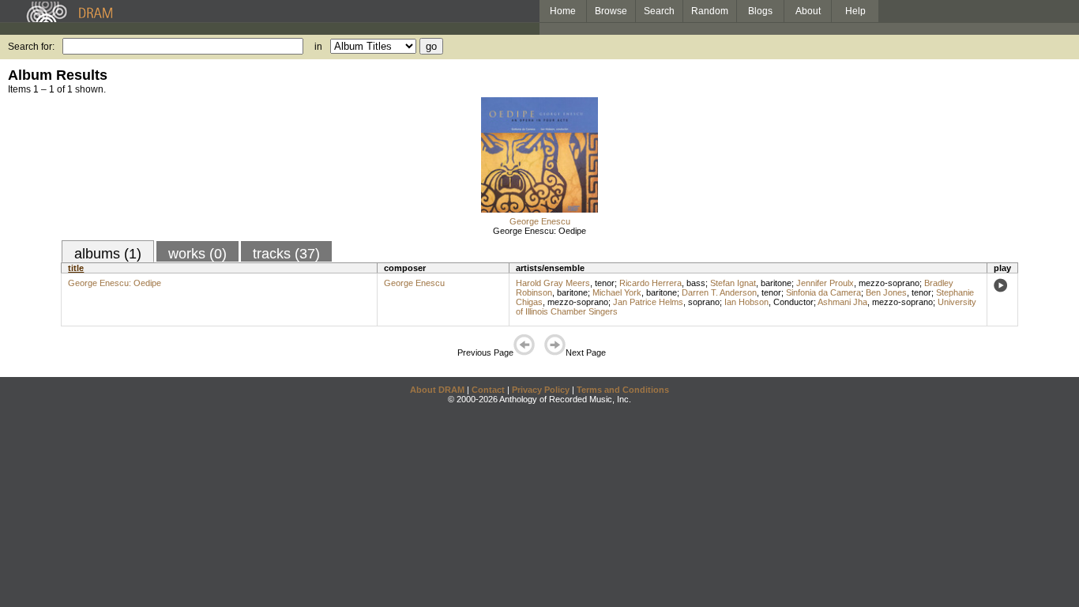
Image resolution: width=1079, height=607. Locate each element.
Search (659, 11)
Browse (611, 11)
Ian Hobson (746, 302)
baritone (776, 283)
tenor (605, 283)
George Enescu (539, 221)
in (318, 46)
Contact (488, 389)
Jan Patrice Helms (648, 302)
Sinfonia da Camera (823, 292)
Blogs (760, 11)
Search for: (31, 46)
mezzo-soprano (889, 283)
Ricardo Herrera (650, 283)
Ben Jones (886, 292)
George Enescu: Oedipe (539, 231)
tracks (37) (286, 254)
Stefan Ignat (733, 283)
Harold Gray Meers (553, 283)
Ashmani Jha (842, 302)
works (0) (197, 254)
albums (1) (107, 254)
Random (709, 11)
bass (695, 283)
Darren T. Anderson (719, 292)
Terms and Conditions (623, 389)
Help (855, 11)
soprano (704, 302)
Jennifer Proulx (825, 283)
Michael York (616, 292)
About (808, 11)
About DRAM (437, 389)
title (76, 268)
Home (563, 11)
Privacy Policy (541, 389)
